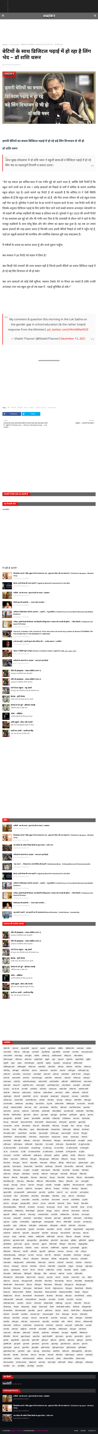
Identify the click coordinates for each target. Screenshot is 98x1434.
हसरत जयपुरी (51, 1362)
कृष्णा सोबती (46, 1119)
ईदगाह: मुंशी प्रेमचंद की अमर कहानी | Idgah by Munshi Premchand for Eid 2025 (41, 583)
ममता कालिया (40, 1229)
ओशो (35, 1107)
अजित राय (16, 1052)
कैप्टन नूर (6, 1122)
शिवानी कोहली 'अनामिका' (63, 1307)
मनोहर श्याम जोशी (21, 1229)
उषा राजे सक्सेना (8, 1104)
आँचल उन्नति (7, 1085)
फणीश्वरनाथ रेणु (19, 1211)
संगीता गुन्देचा (83, 1314)
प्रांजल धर (35, 1204)
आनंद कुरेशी (76, 1085)
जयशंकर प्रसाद (75, 1137)
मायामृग (14, 1237)
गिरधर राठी (36, 1126)
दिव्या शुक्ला (16, 1163)
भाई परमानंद (75, 1215)
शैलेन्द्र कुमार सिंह (87, 1311)
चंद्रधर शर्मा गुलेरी (43, 1133)
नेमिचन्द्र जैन (69, 1181)
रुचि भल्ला (40, 1270)
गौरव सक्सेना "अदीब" (9, 1133)
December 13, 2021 (73, 339)
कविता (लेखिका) (56, 1111)
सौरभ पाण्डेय (24, 1355)
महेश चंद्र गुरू (54, 1233)
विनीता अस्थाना (48, 1285)
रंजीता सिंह (33, 1252)
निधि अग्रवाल (73, 1174)
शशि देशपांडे (37, 1303)
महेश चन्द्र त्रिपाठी (65, 1233)
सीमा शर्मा (15, 1336)
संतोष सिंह (6, 1322)
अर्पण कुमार (87, 1074)
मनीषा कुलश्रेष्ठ (54, 1226)
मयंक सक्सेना (50, 1229)
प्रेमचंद (66, 1207)
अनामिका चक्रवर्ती (56, 1056)
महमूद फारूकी (90, 1229)
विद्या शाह (29, 1285)
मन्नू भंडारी (31, 1229)
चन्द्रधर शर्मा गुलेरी (65, 1133)
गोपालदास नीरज (55, 1130)
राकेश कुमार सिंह (63, 1259)
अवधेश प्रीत (67, 1078)
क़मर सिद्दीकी (21, 1366)
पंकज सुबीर (57, 1185)
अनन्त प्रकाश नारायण (87, 1052)
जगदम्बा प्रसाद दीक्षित (20, 1137)
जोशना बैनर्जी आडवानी (69, 1141)
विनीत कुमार (38, 1285)
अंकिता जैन (6, 1048)
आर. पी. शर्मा (15, 1089)
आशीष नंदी (85, 1093)
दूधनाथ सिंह (7, 1167)
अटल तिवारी (35, 1052)
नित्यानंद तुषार (54, 1174)
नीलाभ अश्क (20, 1181)
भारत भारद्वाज (85, 1215)
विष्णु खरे (77, 1292)
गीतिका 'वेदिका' (23, 1130)
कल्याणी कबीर (45, 1111)
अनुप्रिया (88, 1059)
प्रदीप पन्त (71, 1196)
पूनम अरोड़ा (42, 1192)
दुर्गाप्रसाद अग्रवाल (83, 1163)
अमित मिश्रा (78, 1067)
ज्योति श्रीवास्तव (18, 1144)
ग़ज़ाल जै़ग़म (40, 1366)
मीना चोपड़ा (86, 1237)
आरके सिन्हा (33, 1089)
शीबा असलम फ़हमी (20, 1311)
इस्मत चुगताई (44, 1096)
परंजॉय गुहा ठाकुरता (9, 1189)
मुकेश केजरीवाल (44, 1240)
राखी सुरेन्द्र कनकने (18, 1263)
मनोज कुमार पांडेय (8, 1229)
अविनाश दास (77, 1078)
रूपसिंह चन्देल (50, 1270)
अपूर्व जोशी (40, 1063)
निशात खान (34, 1178)
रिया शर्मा (25, 1270)
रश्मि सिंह (53, 1259)
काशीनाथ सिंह (79, 1111)
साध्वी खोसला (55, 1333)
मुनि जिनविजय (7, 1244)
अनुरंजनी (6, 1063)
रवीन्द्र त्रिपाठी (77, 1255)
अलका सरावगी (16, 1078)
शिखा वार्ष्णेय (77, 1303)
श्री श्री (57, 1314)
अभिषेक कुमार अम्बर (9, 1067)
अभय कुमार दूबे (67, 1063)
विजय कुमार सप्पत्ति (27, 1281)
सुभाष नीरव (89, 1340)
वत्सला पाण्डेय (75, 1277)
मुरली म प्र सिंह (18, 1244)
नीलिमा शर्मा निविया (51, 1181)
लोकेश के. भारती (31, 1277)
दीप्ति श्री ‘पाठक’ (71, 1163)
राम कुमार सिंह (61, 1266)
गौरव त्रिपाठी (85, 1130)
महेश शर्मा (85, 1233)
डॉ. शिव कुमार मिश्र (71, 1152)
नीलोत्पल (61, 1181)
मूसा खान (27, 1244)
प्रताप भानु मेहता (84, 1192)
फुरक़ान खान (40, 1211)
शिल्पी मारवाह (7, 1307)
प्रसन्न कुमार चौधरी (25, 1204)
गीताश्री (14, 1130)
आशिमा (67, 1093)
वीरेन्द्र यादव (68, 1296)
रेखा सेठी (76, 1270)
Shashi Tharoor (41, 408)
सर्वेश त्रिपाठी (82, 1329)
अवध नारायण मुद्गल (37, 1078)
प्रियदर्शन (76, 1204)
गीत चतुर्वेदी (65, 1126)
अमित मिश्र (69, 1067)
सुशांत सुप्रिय (35, 1348)
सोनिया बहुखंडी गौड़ (77, 1351)
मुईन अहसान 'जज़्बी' (18, 1240)
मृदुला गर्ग (44, 1244)
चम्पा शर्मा (76, 1133)
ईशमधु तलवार (65, 1096)
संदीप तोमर (24, 1322)
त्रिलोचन (6, 1159)
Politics (31, 408)
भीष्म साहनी (48, 1218)
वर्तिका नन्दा (7, 1281)
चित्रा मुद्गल (84, 1133)
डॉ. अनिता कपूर (47, 1148)
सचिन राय (77, 1322)
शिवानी (52, 1307)
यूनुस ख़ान (84, 1248)
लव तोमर (69, 1274)
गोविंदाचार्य (76, 1130)
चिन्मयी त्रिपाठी (8, 1137)
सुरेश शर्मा (84, 1344)
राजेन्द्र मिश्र (79, 1263)
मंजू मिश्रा (14, 1222)
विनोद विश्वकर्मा (38, 1288)
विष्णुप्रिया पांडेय (8, 1296)
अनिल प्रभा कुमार (8, 1059)
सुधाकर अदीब (25, 1340)
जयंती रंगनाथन (32, 1137)
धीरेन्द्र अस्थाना (16, 1170)
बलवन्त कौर (85, 1211)
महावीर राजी (16, 1233)
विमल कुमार (69, 1288)
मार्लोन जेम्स (22, 1237)
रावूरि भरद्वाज (88, 1266)
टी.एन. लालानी (49, 1144)
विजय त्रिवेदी (38, 1281)
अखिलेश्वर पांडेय (70, 1048)
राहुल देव (6, 1270)
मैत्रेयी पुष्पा (62, 1244)
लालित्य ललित (78, 1274)
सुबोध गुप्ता (80, 1340)
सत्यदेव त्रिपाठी (27, 1325)
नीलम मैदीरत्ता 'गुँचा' (9, 1181)
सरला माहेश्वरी (42, 1329)
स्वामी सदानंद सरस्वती (28, 1359)
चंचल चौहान (32, 1133)
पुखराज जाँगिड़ (7, 1192)
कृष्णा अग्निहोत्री (36, 1119)
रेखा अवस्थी (68, 1270)
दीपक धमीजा (33, 1163)
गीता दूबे (87, 1126)
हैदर (13, 1366)
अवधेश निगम (48, 1078)
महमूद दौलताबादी (78, 1229)
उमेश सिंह (41, 1100)
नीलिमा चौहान (30, 1181)
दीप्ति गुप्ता (53, 1163)
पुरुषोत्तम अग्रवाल (31, 1192)
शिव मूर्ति (16, 1307)
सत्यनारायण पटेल (38, 1325)
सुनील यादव (71, 1340)
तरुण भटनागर (7, 1155)
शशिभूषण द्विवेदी (48, 1303)
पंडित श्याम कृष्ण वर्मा (78, 1185)
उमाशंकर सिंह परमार (31, 1100)
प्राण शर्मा (43, 1204)
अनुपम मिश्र (69, 1059)
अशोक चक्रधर (7, 1082)
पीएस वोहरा (75, 1189)
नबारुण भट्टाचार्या (45, 1170)
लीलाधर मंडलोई (19, 1277)
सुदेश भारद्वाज (59, 1336)
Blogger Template (16, 1431)
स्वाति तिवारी (89, 1355)
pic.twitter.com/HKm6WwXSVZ (67, 330)
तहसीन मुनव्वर (37, 1155)
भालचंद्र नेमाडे (27, 1218)
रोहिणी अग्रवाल (17, 1274)
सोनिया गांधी (66, 1351)
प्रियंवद (69, 1204)
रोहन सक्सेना (7, 1274)
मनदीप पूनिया (32, 1226)
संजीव (71, 1318)
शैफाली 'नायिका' (75, 1311)
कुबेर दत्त (35, 1115)
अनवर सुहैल (28, 1056)
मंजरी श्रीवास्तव (88, 1218)
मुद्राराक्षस (91, 1240)
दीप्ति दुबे (61, 1163)
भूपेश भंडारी (57, 1218)
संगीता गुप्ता (7, 1318)
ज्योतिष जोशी (28, 1144)
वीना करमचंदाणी (27, 1296)
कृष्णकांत (26, 1119)
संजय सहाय (63, 1318)
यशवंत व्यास (44, 1248)
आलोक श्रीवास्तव (47, 1093)
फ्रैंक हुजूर (49, 1211)
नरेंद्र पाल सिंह (66, 1170)
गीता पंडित (6, 1130)
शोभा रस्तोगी (15, 1314)
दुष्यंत (92, 1163)
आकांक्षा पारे (16, 1085)
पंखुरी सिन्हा (66, 1185)
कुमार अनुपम (44, 1115)
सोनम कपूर (36, 1351)
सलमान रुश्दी (7, 1333)
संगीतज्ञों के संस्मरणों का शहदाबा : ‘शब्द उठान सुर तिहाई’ (30, 661)
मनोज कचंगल (81, 1226)
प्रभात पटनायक (56, 1200)
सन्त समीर (88, 1325)
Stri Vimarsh (14, 45)
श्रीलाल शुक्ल (65, 1314)
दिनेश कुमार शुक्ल (44, 1159)
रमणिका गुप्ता (21, 1255)
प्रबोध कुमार (16, 1200)
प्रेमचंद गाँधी (74, 1207)
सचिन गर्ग (70, 1322)
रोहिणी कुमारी (27, 1274)
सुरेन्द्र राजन (76, 1344)
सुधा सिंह (6, 1340)
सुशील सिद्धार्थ (82, 1348)
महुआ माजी (26, 1233)
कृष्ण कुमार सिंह (8, 1119)
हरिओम (59, 1359)
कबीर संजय (63, 1107)
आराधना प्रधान (52, 1089)
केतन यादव (76, 1119)
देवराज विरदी (38, 1167)
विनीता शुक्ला (58, 1285)
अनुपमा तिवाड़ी (79, 1059)
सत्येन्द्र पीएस (49, 1325)
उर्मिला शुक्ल (87, 1100)
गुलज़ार (32, 1130)
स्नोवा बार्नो (50, 1355)
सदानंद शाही (68, 1325)
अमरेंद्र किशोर (41, 1067)
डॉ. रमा (5, 1152)
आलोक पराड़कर (26, 1093)
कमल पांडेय (86, 1107)
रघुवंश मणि (42, 1252)
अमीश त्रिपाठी (25, 1071)
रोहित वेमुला (37, 1274)
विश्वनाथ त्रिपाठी (38, 1292)
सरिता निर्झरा (52, 1329)
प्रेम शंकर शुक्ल (51, 1207)
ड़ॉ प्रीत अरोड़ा (59, 1144)
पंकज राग (22, 1185)
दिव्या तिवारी (81, 1159)
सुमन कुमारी (17, 1344)
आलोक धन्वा (16, 1093)
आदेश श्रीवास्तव (66, 1085)
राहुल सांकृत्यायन (15, 1270)
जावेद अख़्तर (36, 1141)
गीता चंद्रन (79, 1126)
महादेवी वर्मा (7, 1233)
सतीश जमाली (7, 1325)
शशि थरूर (13, 408)
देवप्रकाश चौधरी (28, 1167)
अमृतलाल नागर (44, 1071)
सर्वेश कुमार (73, 1329)
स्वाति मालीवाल (7, 1359)
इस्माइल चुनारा (54, 1096)
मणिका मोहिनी (67, 1222)
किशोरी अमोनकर (16, 1115)
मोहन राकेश (7, 1248)
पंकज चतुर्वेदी (84, 1181)
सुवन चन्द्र (16, 1348)
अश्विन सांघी (65, 1082)
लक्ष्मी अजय (52, 1274)
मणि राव (58, 1222)
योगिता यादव (16, 1252)
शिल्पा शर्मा (87, 1303)
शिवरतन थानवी (43, 1307)
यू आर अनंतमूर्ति (75, 1248)
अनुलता (20, 1063)
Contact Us (92, 1431)
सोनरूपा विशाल (46, 1351)
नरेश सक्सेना (76, 1170)
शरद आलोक (52, 1300)
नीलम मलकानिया (89, 1178)
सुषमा (28, 1351)
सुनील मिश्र (62, 1340)
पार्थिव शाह (48, 1189)
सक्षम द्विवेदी (55, 1322)
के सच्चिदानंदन (66, 1119)
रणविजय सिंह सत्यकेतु (9, 1255)
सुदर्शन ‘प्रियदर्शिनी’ (48, 1336)
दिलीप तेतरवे (55, 1159)
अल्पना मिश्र (26, 1078)
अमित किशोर (51, 1067)
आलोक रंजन (37, 1093)
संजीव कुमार (79, 1318)
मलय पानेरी (68, 1229)
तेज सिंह (73, 1155)
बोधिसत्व (14, 1215)
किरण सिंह (6, 1115)
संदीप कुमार (15, 1322)
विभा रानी (47, 1288)
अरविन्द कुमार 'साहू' (83, 1071)
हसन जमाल (42, 1362)
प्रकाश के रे (60, 1192)
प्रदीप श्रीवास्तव (81, 1196)
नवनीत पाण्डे (7, 1174)
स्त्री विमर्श (20, 408)
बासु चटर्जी (6, 1215)
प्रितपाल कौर (61, 1204)
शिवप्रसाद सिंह (25, 1307)
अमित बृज (60, 1067)
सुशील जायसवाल (71, 1348)
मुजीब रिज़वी (82, 1240)
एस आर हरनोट (81, 1104)
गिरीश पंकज (56, 1126)
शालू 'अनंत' (68, 1303)
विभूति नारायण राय (58, 1288)
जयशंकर (65, 1137)
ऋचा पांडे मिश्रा (40, 1104)
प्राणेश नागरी (51, 1204)
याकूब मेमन (65, 1248)
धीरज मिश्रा (89, 1167)
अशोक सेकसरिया (54, 1082)
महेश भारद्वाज (76, 1233)
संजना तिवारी (16, 1318)
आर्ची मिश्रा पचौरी (83, 1089)
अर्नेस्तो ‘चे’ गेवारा (76, 1074)
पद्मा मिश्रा (89, 1185)
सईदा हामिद (45, 1322)
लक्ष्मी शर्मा (61, 1274)
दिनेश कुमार (33, 1159)
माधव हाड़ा (6, 1237)
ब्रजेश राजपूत (31, 1215)
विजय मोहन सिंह (59, 1281)
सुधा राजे (88, 1336)
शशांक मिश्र (20, 1303)
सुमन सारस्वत (35, 1344)
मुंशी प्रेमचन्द (7, 1240)
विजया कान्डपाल (19, 1285)
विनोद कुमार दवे (69, 1285)
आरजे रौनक (43, 1089)
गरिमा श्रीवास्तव (26, 1126)
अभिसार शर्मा (31, 1067)
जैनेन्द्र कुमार (57, 1141)
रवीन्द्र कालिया (67, 1255)
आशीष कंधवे (75, 1093)
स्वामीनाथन (40, 1359)
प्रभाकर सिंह (35, 1200)
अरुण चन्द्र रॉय (27, 1074)
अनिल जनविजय (78, 1056)
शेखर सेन (66, 1311)
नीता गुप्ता (52, 1178)
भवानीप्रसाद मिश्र (64, 1215)
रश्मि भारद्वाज (44, 1259)
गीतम (72, 1126)
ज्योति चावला (7, 1144)
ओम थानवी (91, 1104)
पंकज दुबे (6, 1185)
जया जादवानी (7, 1141)
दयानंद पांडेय (14, 1159)
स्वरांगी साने (80, 1355)
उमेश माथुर (59, 1100)
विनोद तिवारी (7, 1288)
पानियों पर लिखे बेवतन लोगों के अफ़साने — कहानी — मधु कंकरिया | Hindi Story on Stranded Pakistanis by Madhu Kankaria (53, 613)
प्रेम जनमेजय (31, 1207)
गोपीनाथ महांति (67, 1130)
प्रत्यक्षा (63, 1196)
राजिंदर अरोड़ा (42, 1263)
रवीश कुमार (87, 1255)
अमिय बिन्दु (6, 1071)
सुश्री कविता (21, 1351)
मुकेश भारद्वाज (64, 1240)
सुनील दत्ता (53, 1340)
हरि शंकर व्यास (50, 1359)
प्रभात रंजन (65, 1200)
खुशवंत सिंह (72, 1122)
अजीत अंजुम (25, 1052)
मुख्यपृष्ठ (4, 45)
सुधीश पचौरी (35, 1340)
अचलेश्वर (88, 1048)
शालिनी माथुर (59, 1303)
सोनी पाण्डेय (88, 1351)
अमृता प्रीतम (54, 1071)
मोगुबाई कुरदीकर (83, 1244)
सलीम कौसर (16, 1333)
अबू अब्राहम (57, 1063)
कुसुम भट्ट (82, 1115)
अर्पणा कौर (6, 1078)
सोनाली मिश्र (56, 1351)
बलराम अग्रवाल (75, 1211)
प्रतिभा (15, 1196)
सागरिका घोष (45, 1333)
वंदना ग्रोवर (49, 1277)
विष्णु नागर (85, 1292)
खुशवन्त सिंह (82, 1122)
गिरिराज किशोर (46, 1126)
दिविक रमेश (64, 1159)
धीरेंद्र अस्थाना (7, 1170)
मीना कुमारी (77, 1237)
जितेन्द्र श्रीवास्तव (47, 1141)
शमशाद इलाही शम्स (31, 1300)
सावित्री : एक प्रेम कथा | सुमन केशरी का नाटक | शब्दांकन (31, 593)
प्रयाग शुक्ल (14, 1204)
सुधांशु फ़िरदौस (15, 1340)
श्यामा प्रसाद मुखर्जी (48, 1314)
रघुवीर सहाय (51, 1252)
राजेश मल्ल (24, 1266)
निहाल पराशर (43, 1178)
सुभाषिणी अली (7, 1344)
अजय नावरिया (7, 1052)
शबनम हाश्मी (19, 1300)
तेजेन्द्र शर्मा (90, 1155)
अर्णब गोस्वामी (65, 1074)
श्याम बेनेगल (24, 1314)
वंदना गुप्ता (41, 1277)
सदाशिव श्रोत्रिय (79, 1325)
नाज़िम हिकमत (26, 1174)
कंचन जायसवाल (44, 1107)
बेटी (9, 408)
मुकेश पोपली (54, 1240)
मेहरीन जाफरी (53, 1244)
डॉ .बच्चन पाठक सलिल (10, 1148)
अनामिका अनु (45, 1056)
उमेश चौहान (50, 1100)
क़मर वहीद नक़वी (68, 1111)
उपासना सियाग (85, 1096)
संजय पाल (34, 1318)
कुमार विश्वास (63, 1115)
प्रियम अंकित (84, 1204)
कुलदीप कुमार (73, 1115)
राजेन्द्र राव (6, 1266)
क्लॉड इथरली (62, 1122)
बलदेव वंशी (65, 1211)
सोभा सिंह (15, 1355)
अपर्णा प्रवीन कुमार (29, 1063)
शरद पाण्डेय (70, 1300)
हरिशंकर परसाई (80, 1359)
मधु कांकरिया (7, 1226)
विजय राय (69, 1281)
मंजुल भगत (6, 1222)
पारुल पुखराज (38, 1189)
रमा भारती (30, 1255)
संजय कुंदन (25, 1318)
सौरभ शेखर (42, 1355)
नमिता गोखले (56, 1170)
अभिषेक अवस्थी (78, 1063)
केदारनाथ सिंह (85, 1119)
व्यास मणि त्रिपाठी (79, 1296)
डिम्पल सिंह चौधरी (71, 1144)
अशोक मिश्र (17, 1082)
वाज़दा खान (16, 1281)
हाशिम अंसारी (61, 1362)
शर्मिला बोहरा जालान (9, 1303)
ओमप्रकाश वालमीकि (16, 1107)
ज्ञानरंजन (89, 1141)
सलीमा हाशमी (26, 1333)
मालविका (30, 1237)
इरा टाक (35, 1096)
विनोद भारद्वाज (27, 1288)
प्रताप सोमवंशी (7, 1196)
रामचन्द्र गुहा (79, 1266)
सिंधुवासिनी (74, 1333)
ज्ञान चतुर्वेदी (81, 1141)
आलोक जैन (7, 1093)
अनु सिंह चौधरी (38, 1059)
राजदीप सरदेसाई (30, 1263)
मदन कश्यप (77, 1222)
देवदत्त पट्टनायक (17, 1167)
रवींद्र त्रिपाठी (57, 1255)
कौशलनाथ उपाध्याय (51, 1122)
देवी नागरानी (58, 1167)
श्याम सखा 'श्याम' (35, 1314)
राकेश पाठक (74, 1259)
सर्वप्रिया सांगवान (63, 1329)
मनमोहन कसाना (43, 1226)
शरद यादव (79, 1300)
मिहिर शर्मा (69, 1237)
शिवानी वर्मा (76, 1307)
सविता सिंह (36, 1333)
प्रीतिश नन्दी (22, 1207)
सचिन (63, 1322)
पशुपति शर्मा (28, 1189)
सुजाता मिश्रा (36, 1336)
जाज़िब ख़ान (27, 1141)
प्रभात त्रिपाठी (45, 1200)
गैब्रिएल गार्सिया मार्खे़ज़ (42, 1130)
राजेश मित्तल (33, 1266)
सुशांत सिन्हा (25, 1348)
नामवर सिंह (36, 1174)
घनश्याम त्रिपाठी (22, 1133)
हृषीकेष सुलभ (79, 1362)
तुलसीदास (65, 1155)
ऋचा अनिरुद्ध (29, 1104)
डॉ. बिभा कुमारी (84, 1148)
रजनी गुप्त (83, 1252)
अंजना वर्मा (15, 1048)
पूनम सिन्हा (51, 1192)
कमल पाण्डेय (7, 1111)
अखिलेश (60, 1048)
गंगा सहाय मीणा (8, 1126)
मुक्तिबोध (73, 1240)
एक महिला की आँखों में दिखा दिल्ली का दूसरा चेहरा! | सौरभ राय (33, 845)
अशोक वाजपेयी (42, 1082)
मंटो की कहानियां (24, 1222)
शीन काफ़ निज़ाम (8, 1311)
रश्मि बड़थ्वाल (34, 1259)
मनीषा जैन (63, 1226)
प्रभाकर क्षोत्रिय (25, 1200)
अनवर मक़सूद (18, 1056)
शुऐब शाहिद (31, 1311)
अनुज (53, 1059)
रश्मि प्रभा (25, 1259)
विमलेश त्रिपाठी (79, 1288)
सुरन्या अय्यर (45, 1344)
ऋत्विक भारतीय (59, 1104)
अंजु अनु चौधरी (25, 1048)
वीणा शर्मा (17, 1296)
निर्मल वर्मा (6, 1178)
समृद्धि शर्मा (23, 1329)
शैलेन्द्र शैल (6, 1314)
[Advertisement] (49, 6)
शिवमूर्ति (34, 1307)
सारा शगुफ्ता (65, 1333)
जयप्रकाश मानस (56, 1137)
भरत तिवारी (54, 1215)
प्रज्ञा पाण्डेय (74, 1192)
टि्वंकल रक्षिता (39, 1144)
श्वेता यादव (74, 1314)
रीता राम (32, 1270)
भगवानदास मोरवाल (43, 1215)
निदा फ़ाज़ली (64, 1174)
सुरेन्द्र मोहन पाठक (65, 1344)
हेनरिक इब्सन (89, 1362)
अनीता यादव (28, 1059)
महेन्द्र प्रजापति (35, 1233)
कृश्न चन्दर (90, 1115)
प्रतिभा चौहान (34, 1196)
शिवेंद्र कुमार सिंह (86, 1307)
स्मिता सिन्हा (59, 1355)
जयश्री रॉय (84, 1137)
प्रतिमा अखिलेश (45, 1196)
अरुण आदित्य (16, 1074)
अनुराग (13, 1063)
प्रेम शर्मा (60, 1207)
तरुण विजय (17, 1155)
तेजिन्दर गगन (81, 1155)
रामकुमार (70, 1266)
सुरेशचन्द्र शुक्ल (7, 1348)
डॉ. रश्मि (23, 1152)
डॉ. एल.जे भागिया (58, 1148)
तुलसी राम (56, 1155)
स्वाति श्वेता (17, 1359)
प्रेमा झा (82, 1207)
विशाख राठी (7, 1292)
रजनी (76, 1252)
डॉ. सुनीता (81, 1152)
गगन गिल (17, 1126)
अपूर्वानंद (48, 1063)
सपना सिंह (6, 1329)
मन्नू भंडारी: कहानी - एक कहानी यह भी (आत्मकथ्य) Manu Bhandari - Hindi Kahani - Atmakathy (46, 912)
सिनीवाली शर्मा (83, 1333)
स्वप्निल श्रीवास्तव (69, 1355)
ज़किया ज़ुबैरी (17, 1141)
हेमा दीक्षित (6, 1366)
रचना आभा (60, 1252)
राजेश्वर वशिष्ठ (51, 1266)
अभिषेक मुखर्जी (21, 1067)
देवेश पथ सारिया (69, 1167)
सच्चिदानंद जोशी (87, 1322)
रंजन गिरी (25, 1252)
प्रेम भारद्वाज (41, 1207)
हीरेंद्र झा (70, 1362)
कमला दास (16, 1111)
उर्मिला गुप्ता (68, 1100)
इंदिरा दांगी (17, 1096)
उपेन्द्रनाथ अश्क (7, 1100)
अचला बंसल (80, 1048)
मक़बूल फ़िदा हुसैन (36, 1222)
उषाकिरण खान (19, 1104)
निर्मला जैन (14, 1178)
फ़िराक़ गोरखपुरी (30, 1211)
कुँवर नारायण (27, 1115)
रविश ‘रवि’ (48, 1255)
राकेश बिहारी (84, 1259)
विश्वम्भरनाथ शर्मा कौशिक (65, 1292)
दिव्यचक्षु (73, 1159)
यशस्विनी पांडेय (55, 1248)
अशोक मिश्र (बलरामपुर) (29, 1082)
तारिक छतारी (47, 1155)
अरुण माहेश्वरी (37, 1074)
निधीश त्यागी (83, 1174)
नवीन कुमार (16, 1174)
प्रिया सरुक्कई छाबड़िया (10, 1207)
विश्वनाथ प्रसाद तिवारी (50, 1292)
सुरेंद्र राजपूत (55, 1344)
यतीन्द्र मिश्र (28, 1248)
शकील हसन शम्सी (8, 1300)
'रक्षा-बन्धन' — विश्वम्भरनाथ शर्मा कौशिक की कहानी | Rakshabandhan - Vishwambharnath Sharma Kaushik (51, 864)
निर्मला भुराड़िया (24, 1178)
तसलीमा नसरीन (27, 1155)
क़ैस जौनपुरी (30, 1366)
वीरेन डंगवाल (59, 1296)
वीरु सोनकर (50, 1296)
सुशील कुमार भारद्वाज (58, 1348)
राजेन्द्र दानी (60, 1263)
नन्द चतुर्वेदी (35, 1170)
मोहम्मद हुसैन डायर (18, 1248)
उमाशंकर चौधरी (18, 1100)
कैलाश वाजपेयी (39, 1122)
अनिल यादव (18, 1059)
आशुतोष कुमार (7, 1096)
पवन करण (19, 1189)
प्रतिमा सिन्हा (55, 1196)
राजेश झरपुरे (15, 1266)
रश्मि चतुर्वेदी (7, 1259)
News (26, 408)
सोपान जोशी (7, 1355)
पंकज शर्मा (31, 1185)
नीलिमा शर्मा (40, 1181)
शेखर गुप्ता (58, 1311)
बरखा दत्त (57, 1211)
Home (76, 1431)
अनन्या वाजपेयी (8, 1056)
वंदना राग (57, 1277)
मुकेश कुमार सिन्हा (32, 1240)
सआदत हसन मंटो (34, 1322)
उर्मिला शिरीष (77, 1100)
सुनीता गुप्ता (45, 1340)
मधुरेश (14, 1226)
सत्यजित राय (17, 1325)
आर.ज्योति (24, 1089)
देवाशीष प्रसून (48, 1167)
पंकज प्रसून (14, 1185)
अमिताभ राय (87, 1067)
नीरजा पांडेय (70, 1178)
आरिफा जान (72, 1089)
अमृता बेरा (62, 1071)
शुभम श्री (40, 1311)
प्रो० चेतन (89, 1207)
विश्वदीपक (28, 1292)
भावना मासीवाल (38, 1218)
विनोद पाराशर (17, 1288)
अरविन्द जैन (7, 1074)
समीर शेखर (15, 1329)
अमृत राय (34, 1071)
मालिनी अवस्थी (50, 1237)
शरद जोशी (61, 1300)
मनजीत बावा (22, 1226)
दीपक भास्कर (43, 1163)
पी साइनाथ (56, 1189)
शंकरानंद (89, 1296)
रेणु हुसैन (83, 1270)
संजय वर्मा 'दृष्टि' (44, 1318)
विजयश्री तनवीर (8, 1285)
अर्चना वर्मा (55, 1074)
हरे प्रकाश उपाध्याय (21, 1362)
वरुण (83, 1277)
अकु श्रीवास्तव (51, 1048)
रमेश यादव (39, 1255)
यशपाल (36, 1248)
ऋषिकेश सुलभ (70, 1104)
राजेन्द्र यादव (88, 1263)
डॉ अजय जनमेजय (23, 1148)
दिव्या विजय (7, 1163)
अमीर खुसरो (15, 1071)
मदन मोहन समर (87, 1222)
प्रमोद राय (6, 1204)
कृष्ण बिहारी (18, 1119)
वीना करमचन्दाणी (39, 1296)
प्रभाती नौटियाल (75, 1200)
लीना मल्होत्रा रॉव (8, 1277)
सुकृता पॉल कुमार (25, 1336)
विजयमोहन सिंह (89, 1281)
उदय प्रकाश (75, 1096)
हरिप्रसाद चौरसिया (68, 1359)
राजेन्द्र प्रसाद (69, 1263)
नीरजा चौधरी (61, 1178)
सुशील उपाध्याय (45, 1348)
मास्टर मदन (60, 1237)
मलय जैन (59, 1229)
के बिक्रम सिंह (56, 1119)
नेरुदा (77, 1181)
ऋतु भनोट (49, 1104)
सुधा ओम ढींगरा (79, 1336)
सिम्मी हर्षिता (7, 1336)
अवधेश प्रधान (58, 1078)
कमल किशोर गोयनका (74, 1107)
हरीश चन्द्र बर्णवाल (8, 1362)
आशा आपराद (58, 1093)
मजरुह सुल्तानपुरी (48, 1222)
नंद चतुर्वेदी (26, 1170)
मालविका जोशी (40, 1237)
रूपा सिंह (59, 1270)
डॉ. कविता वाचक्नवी (71, 1148)
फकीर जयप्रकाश (8, 1211)
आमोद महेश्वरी (86, 1085)
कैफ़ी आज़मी (14, 1122)
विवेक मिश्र (89, 1288)
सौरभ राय (33, 1355)
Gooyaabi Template (41, 1431)
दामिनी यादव (24, 1159)
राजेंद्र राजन (51, 1263)
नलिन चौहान (85, 1170)
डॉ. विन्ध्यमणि (59, 1152)
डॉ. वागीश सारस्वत (48, 1152)
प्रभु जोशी (84, 1200)
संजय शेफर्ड (54, 1318)
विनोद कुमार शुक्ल (80, 1285)
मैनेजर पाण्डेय (72, 1244)
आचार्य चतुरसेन (40, 1085)
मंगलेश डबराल (77, 1218)
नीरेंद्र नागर (79, 1178)
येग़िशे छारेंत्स (7, 1252)
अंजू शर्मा (42, 1048)
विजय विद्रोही (78, 1281)
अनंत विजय (75, 1052)
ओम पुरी (6, 1107)
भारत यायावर (7, 1218)
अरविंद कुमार (71, 1071)
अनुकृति (47, 1059)
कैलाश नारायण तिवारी (26, 1122)
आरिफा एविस (62, 1089)
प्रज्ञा (66, 1192)
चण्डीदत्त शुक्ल (54, 1133)
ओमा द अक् (28, 1107)
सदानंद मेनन (59, 1325)
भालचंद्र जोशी (17, 1218)
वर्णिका (89, 1277)
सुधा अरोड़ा (69, 1336)
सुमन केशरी (26, 1344)
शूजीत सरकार (48, 1311)
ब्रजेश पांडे (22, 1215)
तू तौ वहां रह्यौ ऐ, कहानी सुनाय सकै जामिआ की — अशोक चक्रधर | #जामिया (37, 641)
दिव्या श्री (24, 1163)
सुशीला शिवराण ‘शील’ (9, 1351)
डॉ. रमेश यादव (14, 1152)
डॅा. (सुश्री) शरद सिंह (84, 1144)
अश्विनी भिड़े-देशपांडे (76, 1082)
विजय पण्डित (48, 1281)
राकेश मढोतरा (7, 1263)
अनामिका (36, 1056)
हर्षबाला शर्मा (32, 1362)
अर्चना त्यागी (47, 1074)
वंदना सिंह (65, 1277)
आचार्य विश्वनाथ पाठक (53, 1085)
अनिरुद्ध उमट (67, 1056)
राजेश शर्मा (42, 1266)
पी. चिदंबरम (65, 1189)
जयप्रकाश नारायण (44, 1137)
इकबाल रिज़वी (26, 1096)
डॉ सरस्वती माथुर (35, 1148)
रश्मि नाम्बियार (16, 1259)
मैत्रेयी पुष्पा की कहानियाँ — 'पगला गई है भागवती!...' (29, 602)
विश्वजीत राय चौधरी (18, 1292)
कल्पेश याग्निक (35, 1111)
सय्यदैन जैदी (32, 1329)
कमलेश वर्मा (25, 1111)
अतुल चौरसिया (56, 1052)
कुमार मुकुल (54, 1115)
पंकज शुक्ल (40, 1185)
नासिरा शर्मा (44, 1174)
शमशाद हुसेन (42, 1300)
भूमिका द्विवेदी (67, 1218)
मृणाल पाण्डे (35, 1244)
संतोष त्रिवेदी (88, 1318)
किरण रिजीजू (89, 1111)
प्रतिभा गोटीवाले (24, 1196)
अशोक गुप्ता (86, 1078)
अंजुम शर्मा (34, 1048)
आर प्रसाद (6, 1089)
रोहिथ (45, 1274)
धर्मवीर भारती (79, 1167)
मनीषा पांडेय (72, 1226)
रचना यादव (69, 1252)
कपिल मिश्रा (54, 1107)
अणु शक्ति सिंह (45, 1052)
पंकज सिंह (48, 1185)
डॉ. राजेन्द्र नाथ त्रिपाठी (34, 1152)
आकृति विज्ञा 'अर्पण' (28, 1085)
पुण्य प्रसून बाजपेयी (19, 1192)
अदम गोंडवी (66, 1052)
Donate (83, 1431)
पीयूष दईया (84, 1189)
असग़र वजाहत (88, 1082)
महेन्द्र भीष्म (45, 1233)
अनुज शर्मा (60, 1059)
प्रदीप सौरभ (7, 1200)
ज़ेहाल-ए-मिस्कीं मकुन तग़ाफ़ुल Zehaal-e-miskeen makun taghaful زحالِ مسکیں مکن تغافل (44, 651)
